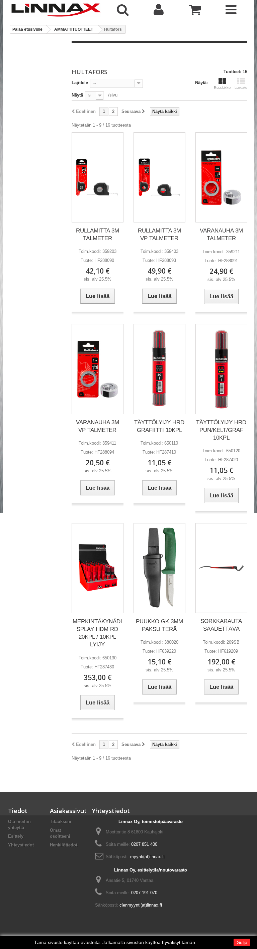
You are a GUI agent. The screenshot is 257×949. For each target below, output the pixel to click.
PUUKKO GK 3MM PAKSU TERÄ (159, 625)
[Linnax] (56, 10)
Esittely (15, 836)
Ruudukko (222, 88)
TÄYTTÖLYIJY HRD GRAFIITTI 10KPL (159, 426)
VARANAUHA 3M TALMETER (221, 234)
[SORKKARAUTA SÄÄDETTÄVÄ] (221, 568)
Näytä (77, 95)
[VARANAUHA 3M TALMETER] (221, 177)
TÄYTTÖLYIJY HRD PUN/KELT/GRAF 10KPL (221, 430)
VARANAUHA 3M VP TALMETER (97, 426)
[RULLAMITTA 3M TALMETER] (97, 177)
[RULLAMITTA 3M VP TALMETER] (159, 177)
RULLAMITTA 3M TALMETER (97, 234)
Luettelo (241, 88)
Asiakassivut (68, 811)
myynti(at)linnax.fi (147, 856)
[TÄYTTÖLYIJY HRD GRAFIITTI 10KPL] (159, 369)
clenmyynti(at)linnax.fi (140, 905)
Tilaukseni (60, 821)
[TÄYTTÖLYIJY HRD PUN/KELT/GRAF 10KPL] (221, 369)
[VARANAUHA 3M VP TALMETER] (97, 369)
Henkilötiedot (63, 844)
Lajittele (80, 82)
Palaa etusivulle (27, 29)
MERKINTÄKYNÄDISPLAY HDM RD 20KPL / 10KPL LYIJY (97, 633)
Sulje (242, 942)
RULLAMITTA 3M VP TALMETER (159, 234)
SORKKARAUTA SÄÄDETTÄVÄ (221, 625)
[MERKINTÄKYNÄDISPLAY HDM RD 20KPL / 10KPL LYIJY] (97, 568)
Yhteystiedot (21, 844)
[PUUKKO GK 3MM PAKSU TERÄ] (159, 568)
